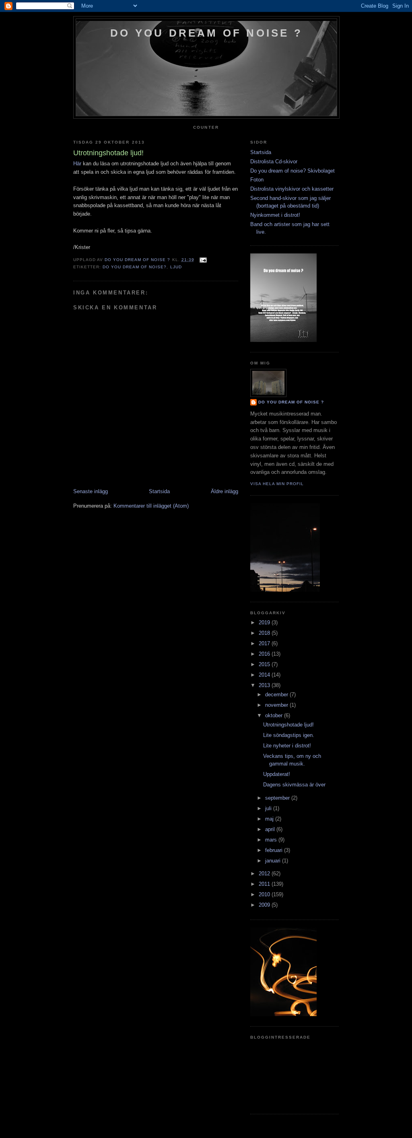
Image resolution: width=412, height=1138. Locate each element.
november (277, 705)
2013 (265, 685)
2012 (265, 873)
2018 (265, 633)
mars (271, 840)
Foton (257, 180)
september (278, 798)
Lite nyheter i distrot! (287, 746)
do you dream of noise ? (206, 33)
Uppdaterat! (276, 774)
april (270, 829)
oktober (274, 715)
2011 (265, 884)
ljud (176, 267)
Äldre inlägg (224, 491)
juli (269, 808)
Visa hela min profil (277, 484)
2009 (265, 905)
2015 (265, 664)
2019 (265, 622)
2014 (265, 675)
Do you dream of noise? (135, 267)
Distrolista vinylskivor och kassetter (292, 189)
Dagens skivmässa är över (294, 785)
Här (77, 164)
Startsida (159, 491)
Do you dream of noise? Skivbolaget (292, 171)
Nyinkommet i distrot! (275, 215)
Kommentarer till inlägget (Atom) (151, 506)
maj (270, 819)
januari (273, 861)
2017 (265, 643)
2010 (265, 894)
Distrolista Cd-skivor (273, 161)
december (277, 694)
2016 (265, 654)
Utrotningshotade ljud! (288, 725)
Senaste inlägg (90, 491)
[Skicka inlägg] (203, 259)
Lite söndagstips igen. (288, 735)
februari (274, 850)
